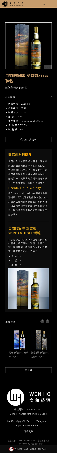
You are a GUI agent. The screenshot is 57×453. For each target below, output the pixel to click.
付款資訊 (28, 431)
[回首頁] (13, 4)
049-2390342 (33, 409)
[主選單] (51, 4)
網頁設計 (39, 444)
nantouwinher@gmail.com (33, 414)
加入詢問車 (30, 139)
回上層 (28, 370)
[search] (44, 4)
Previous (42, 321)
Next (47, 321)
